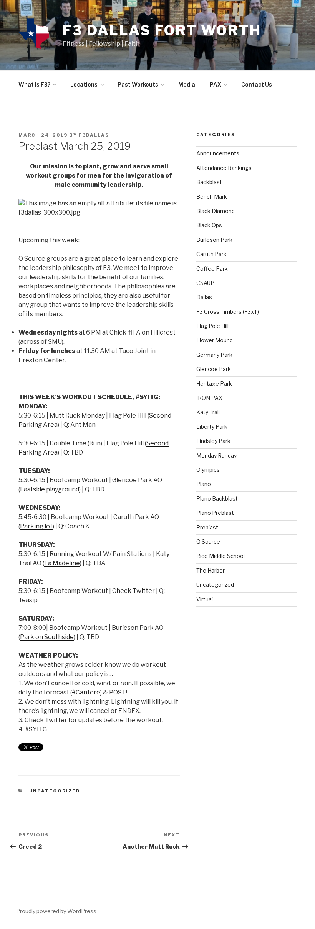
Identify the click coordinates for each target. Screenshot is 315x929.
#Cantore (86, 692)
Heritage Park (214, 383)
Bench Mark (211, 196)
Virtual (204, 599)
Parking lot (36, 526)
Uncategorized (55, 791)
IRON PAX (209, 398)
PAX (215, 84)
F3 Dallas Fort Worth (162, 30)
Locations (84, 84)
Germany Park (214, 354)
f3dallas (94, 135)
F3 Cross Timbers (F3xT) (227, 311)
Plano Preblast (215, 512)
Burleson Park (214, 239)
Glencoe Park (213, 369)
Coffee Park (212, 268)
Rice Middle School (220, 556)
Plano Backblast (217, 498)
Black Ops (209, 225)
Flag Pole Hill (212, 326)
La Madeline (62, 563)
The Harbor (210, 570)
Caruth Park (211, 254)
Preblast (207, 527)
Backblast (209, 182)
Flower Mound (214, 340)
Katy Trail (208, 412)
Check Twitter (133, 590)
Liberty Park (211, 426)
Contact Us (256, 84)
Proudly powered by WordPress (56, 911)
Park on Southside (47, 637)
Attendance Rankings (224, 168)
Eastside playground (49, 489)
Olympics (208, 469)
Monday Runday (216, 455)
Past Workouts (138, 84)
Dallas (204, 297)
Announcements (217, 153)
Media (186, 84)
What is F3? (34, 84)
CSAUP (205, 283)
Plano (203, 484)
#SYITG (36, 729)
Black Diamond (215, 211)
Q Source (208, 541)
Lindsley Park (213, 441)
